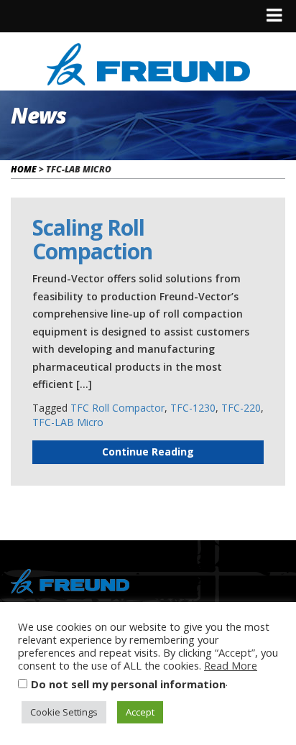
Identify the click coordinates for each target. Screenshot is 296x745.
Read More (230, 665)
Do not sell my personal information (128, 683)
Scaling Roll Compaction (92, 239)
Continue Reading (148, 451)
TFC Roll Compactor (117, 408)
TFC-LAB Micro (67, 422)
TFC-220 (241, 408)
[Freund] (148, 62)
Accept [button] (140, 711)
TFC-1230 (193, 408)
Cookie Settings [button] (64, 711)
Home (24, 169)
